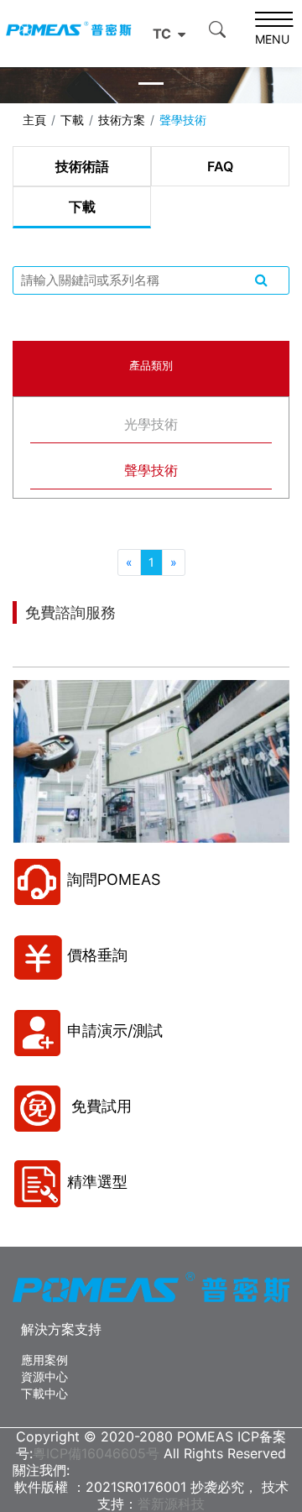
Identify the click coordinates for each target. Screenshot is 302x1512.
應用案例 (44, 1359)
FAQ (220, 166)
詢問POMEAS (113, 879)
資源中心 (44, 1376)
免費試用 (99, 1106)
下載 (72, 119)
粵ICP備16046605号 (96, 1453)
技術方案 (121, 119)
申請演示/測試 (115, 1030)
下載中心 (44, 1393)
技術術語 (82, 166)
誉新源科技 (171, 1503)
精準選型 (97, 1181)
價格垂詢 (97, 955)
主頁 (34, 119)
